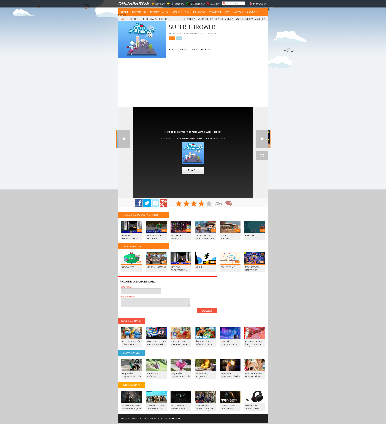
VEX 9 (199, 266)
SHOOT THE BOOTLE (227, 237)
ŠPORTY (154, 12)
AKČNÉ (124, 12)
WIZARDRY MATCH (177, 237)
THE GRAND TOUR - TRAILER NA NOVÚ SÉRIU (205, 408)
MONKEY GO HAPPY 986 (252, 268)
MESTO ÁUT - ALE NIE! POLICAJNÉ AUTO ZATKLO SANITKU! (156, 346)
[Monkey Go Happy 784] (262, 139)
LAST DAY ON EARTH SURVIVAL (205, 237)
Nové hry (160, 3)
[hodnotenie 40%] (186, 203)
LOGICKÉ (177, 12)
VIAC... (122, 15)
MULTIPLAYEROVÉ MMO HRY (250, 18)
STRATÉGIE (215, 12)
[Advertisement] (193, 85)
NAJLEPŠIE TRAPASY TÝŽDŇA (230, 375)
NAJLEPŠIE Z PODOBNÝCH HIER (141, 214)
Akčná (172, 38)
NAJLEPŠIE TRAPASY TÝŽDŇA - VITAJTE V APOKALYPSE (181, 378)
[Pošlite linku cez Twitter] (147, 203)
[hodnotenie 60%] (194, 203)
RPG (227, 12)
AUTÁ (165, 12)
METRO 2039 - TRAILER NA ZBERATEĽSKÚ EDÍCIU (228, 410)
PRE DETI (134, 18)
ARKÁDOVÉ (199, 12)
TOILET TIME (227, 266)
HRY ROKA (164, 18)
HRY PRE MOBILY (224, 18)
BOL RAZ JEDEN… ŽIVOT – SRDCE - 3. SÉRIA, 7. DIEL (254, 344)
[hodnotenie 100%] (209, 203)
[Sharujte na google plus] (163, 203)
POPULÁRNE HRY (133, 246)
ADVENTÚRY (139, 12)
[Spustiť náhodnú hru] (262, 155)
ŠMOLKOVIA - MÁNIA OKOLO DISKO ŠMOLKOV (205, 344)
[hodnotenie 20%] (179, 203)
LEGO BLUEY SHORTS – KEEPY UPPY (180, 344)
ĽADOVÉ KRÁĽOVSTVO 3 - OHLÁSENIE (229, 344)
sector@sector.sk (172, 418)
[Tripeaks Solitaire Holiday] (124, 139)
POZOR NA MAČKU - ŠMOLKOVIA (132, 343)
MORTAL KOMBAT (156, 266)
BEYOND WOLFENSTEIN (130, 237)
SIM (187, 12)
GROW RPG (128, 266)
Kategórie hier (197, 3)
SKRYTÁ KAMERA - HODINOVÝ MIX (255, 375)
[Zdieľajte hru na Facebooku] (138, 203)
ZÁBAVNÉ (252, 12)
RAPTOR (249, 235)
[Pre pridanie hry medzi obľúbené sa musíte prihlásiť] (229, 203)
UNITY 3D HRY (205, 18)
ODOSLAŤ (207, 310)
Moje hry (215, 3)
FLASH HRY (189, 18)
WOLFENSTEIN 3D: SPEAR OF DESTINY (157, 238)
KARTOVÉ (238, 12)
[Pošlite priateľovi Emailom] (155, 203)
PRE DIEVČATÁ (149, 18)
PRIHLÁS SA (259, 3)
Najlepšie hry (177, 3)
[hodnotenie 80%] (201, 203)
